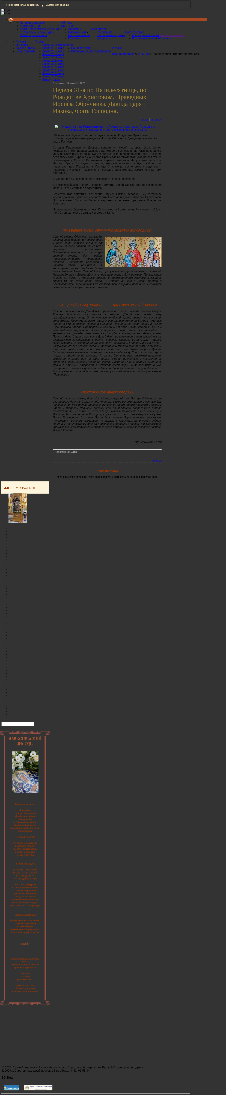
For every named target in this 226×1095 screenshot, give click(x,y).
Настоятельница (79, 35)
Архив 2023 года (53, 70)
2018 (104, 477)
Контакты (165, 38)
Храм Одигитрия (30, 25)
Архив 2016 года (53, 47)
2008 (142, 477)
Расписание (104, 32)
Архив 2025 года (53, 76)
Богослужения (134, 32)
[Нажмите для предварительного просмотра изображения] (107, 129)
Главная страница (123, 53)
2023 (72, 477)
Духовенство (98, 28)
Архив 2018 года (53, 54)
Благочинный (77, 32)
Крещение (103, 38)
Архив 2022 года (53, 66)
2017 (111, 477)
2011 (130, 477)
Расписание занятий (145, 38)
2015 (123, 477)
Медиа (68, 44)
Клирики (73, 38)
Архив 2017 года (53, 51)
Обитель (66, 22)
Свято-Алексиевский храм (37, 32)
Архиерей (74, 28)
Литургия (22, 41)
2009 (136, 477)
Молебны (22, 44)
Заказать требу (25, 47)
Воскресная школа (171, 35)
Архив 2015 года (53, 44)
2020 (91, 477)
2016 (117, 477)
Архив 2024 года (53, 73)
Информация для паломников (91, 51)
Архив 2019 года (53, 57)
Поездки (116, 47)
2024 (66, 477)
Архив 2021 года (53, 63)
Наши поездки (80, 47)
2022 (79, 477)
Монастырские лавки (33, 35)
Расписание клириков (111, 35)
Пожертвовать (25, 51)
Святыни (67, 25)
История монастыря (33, 22)
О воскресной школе (145, 35)
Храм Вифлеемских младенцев (40, 28)
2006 (154, 477)
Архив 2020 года (53, 60)
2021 (85, 477)
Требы (39, 41)
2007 (148, 477)
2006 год (143, 53)
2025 (60, 477)
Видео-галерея (52, 79)
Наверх (157, 460)
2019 (98, 477)
